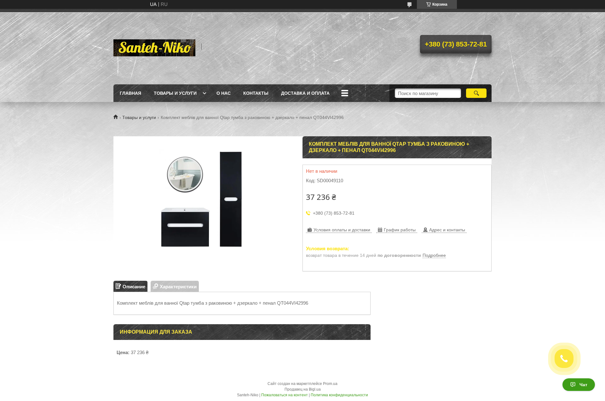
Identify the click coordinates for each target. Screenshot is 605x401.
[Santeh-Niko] (154, 47)
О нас (223, 93)
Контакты (255, 93)
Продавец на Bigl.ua (303, 389)
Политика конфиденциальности (339, 395)
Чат (583, 384)
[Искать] (476, 93)
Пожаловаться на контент (284, 395)
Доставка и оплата (305, 93)
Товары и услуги (175, 93)
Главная (130, 93)
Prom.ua (330, 383)
